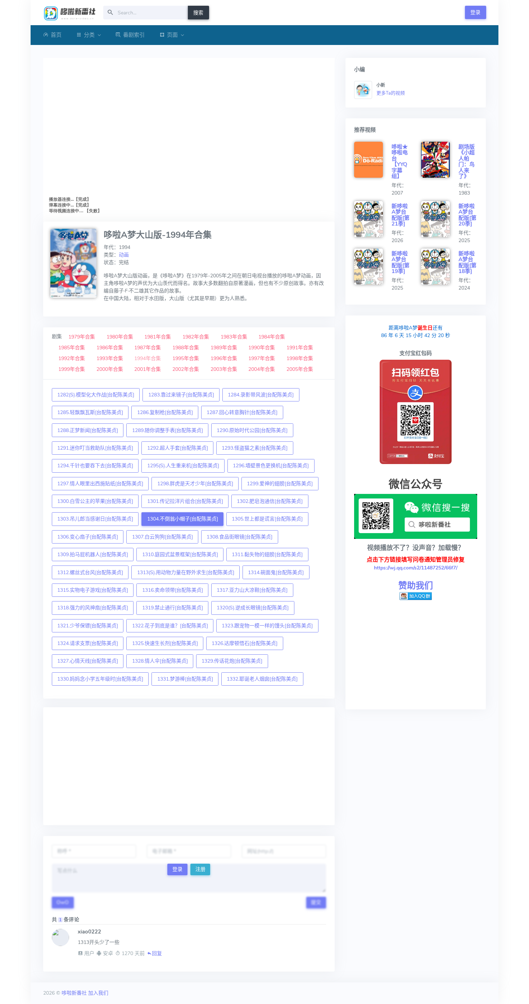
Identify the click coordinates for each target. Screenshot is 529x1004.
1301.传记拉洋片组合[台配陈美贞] (185, 501)
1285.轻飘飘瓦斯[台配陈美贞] (90, 412)
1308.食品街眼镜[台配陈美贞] (239, 536)
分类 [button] (89, 34)
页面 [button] (172, 34)
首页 (56, 34)
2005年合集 (299, 369)
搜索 (198, 12)
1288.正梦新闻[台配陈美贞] (87, 430)
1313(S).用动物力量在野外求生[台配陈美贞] (185, 572)
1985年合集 (71, 347)
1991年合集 (299, 347)
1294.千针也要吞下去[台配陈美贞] (95, 465)
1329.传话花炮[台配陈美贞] (232, 661)
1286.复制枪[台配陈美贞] (165, 412)
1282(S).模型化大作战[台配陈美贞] (95, 394)
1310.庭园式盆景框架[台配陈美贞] (180, 554)
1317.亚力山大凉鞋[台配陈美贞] (252, 590)
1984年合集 (271, 336)
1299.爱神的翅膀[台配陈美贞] (280, 483)
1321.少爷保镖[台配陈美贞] (87, 625)
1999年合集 (71, 369)
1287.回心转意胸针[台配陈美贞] (242, 412)
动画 (124, 254)
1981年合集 (157, 336)
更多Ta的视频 (390, 93)
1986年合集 (109, 347)
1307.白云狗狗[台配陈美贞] (162, 536)
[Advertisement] (189, 766)
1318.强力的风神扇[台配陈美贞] (92, 607)
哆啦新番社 (74, 993)
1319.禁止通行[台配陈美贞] (172, 607)
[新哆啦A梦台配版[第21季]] (373, 219)
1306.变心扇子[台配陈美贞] (87, 536)
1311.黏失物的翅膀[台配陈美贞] (267, 554)
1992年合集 (71, 358)
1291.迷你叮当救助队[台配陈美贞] (95, 448)
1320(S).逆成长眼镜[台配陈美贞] (253, 607)
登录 (475, 12)
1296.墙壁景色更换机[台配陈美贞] (271, 465)
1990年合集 (261, 347)
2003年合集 (224, 369)
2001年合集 (147, 369)
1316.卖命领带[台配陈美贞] (172, 590)
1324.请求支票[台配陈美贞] (87, 643)
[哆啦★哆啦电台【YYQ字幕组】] (373, 160)
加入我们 (98, 993)
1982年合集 (195, 336)
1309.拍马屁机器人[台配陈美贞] (92, 554)
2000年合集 (109, 369)
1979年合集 (81, 336)
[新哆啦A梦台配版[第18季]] (439, 267)
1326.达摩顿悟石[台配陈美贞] (244, 643)
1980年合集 (120, 336)
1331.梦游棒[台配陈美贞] (185, 679)
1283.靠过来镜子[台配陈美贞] (181, 394)
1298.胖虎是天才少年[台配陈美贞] (195, 483)
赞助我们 (415, 585)
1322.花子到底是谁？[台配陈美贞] (170, 625)
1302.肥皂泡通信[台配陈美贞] (270, 501)
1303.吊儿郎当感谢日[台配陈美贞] (95, 518)
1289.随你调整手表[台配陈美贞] (167, 430)
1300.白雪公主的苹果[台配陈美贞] (95, 501)
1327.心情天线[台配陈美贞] (87, 661)
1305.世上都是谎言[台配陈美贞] (267, 518)
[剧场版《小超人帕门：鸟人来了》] (439, 160)
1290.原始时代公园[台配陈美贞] (252, 430)
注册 (200, 869)
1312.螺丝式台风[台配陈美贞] (90, 572)
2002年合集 (185, 369)
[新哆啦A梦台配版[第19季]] (373, 267)
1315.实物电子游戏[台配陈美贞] (92, 590)
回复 (157, 953)
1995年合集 (185, 358)
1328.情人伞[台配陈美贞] (160, 661)
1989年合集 (224, 347)
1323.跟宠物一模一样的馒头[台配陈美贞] (267, 625)
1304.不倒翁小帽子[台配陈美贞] (182, 518)
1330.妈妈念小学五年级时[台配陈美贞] (100, 679)
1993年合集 (109, 358)
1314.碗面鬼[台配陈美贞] (276, 572)
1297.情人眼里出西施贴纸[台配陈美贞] (100, 483)
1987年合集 (147, 347)
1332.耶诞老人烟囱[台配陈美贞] (262, 679)
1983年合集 (234, 336)
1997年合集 (261, 358)
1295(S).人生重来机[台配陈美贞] (183, 465)
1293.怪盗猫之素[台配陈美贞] (255, 448)
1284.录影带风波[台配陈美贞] (261, 394)
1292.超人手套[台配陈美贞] (177, 448)
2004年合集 (261, 369)
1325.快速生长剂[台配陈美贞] (165, 643)
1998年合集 (299, 358)
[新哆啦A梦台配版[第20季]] (439, 219)
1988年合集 (185, 347)
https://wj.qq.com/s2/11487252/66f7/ (415, 567)
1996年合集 (224, 358)
